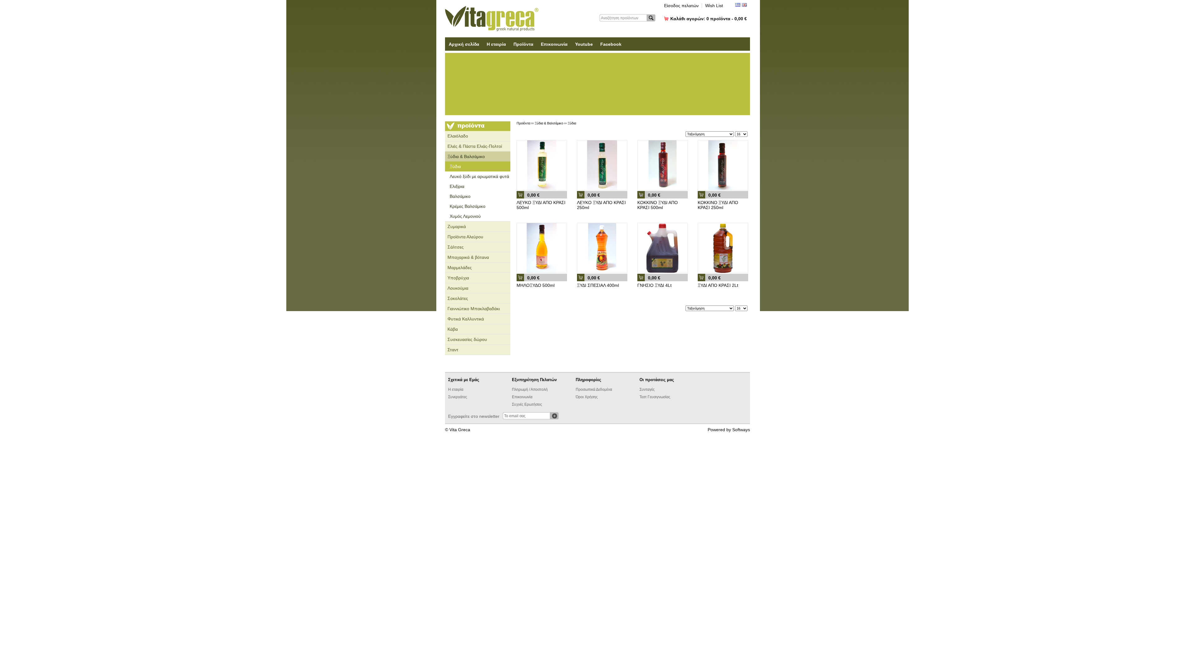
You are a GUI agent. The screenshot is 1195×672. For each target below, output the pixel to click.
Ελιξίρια (457, 186)
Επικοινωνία (554, 44)
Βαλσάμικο (460, 196)
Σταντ (453, 349)
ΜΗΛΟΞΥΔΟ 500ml (536, 285)
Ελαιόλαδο (458, 135)
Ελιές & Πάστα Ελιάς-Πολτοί (475, 146)
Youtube (584, 44)
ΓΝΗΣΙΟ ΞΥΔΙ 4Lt (654, 285)
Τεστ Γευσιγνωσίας (655, 397)
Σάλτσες (456, 247)
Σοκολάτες (458, 298)
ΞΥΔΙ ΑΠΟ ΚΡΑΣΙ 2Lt (718, 285)
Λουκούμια (458, 288)
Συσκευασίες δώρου (467, 339)
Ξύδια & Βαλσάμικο (466, 156)
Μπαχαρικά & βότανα (468, 257)
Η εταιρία (496, 44)
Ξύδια (455, 166)
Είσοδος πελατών (681, 5)
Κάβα (453, 329)
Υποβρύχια (458, 277)
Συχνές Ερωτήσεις (527, 404)
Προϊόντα (523, 44)
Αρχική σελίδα (464, 44)
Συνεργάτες (457, 397)
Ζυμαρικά (457, 226)
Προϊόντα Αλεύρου (465, 236)
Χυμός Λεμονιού (465, 216)
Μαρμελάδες (460, 267)
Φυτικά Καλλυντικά (466, 318)
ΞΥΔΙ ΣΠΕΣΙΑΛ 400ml (598, 285)
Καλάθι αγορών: (708, 18)
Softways (741, 429)
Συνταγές (647, 389)
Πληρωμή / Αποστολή (530, 389)
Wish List (714, 5)
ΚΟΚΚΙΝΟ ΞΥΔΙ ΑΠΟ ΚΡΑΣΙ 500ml (657, 205)
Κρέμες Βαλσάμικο (467, 206)
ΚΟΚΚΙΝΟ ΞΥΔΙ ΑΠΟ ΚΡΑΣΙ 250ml (718, 205)
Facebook (610, 44)
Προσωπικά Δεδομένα (594, 389)
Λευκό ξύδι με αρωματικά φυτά (479, 176)
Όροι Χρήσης (587, 397)
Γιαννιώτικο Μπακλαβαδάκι (474, 308)
